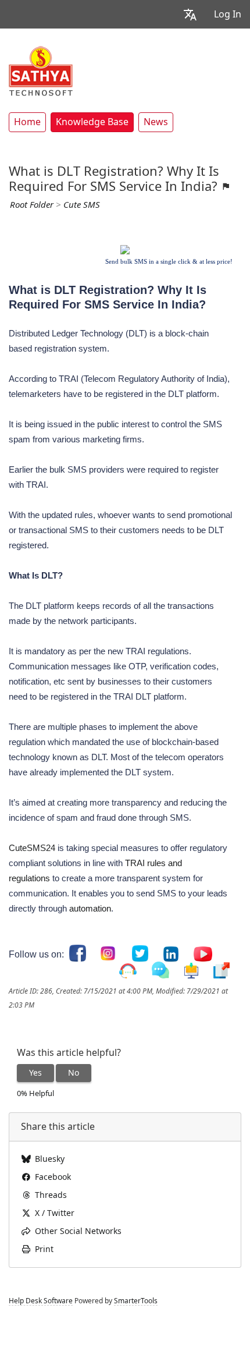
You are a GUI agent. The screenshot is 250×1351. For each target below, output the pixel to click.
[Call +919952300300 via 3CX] (128, 971)
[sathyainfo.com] (41, 70)
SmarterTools (136, 1301)
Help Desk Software (41, 1301)
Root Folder (31, 205)
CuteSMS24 (32, 848)
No (73, 1072)
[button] (190, 14)
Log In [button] (227, 14)
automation (90, 908)
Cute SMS (81, 205)
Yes (35, 1072)
